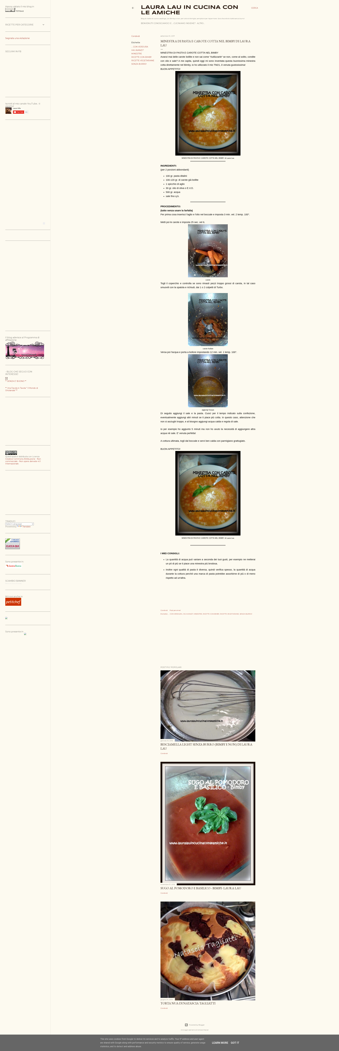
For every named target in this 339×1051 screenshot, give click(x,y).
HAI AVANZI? (137, 50)
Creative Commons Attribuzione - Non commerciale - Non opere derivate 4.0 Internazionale (23, 461)
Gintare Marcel (202, 1030)
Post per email (175, 610)
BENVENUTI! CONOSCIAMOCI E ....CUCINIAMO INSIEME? (168, 23)
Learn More (220, 1042)
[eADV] (44, 223)
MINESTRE (136, 53)
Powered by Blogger (197, 1025)
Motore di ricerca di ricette (13, 583)
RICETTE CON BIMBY (141, 57)
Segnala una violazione (17, 38)
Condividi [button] (135, 36)
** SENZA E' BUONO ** (15, 381)
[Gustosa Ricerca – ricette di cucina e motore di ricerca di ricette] (13, 568)
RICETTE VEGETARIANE (142, 60)
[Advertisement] (207, 641)
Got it (235, 1042)
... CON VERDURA (139, 47)
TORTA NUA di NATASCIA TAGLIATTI (187, 1003)
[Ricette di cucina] (13, 605)
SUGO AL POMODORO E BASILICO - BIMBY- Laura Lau (200, 888)
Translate (26, 526)
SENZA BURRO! (138, 64)
